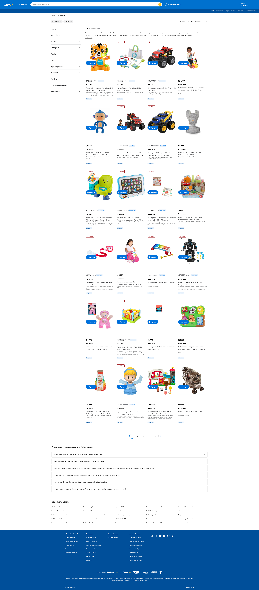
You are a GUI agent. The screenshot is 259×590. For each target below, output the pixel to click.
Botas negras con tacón (59, 515)
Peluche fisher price (58, 511)
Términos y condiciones (137, 541)
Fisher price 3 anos (184, 523)
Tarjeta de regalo (91, 553)
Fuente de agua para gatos (124, 515)
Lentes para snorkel (90, 519)
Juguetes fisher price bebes (92, 511)
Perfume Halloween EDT (154, 523)
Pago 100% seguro (91, 541)
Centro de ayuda (251, 11)
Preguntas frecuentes (71, 541)
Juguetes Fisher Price (122, 507)
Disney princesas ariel (154, 507)
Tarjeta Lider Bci (230, 11)
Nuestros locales (113, 538)
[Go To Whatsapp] (168, 536)
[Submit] (159, 4)
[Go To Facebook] (156, 536)
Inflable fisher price (153, 511)
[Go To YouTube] (160, 536)
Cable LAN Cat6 (57, 519)
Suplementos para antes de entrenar (96, 515)
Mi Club (240, 11)
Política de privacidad (136, 545)
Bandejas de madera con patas (157, 519)
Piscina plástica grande (59, 523)
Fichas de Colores (121, 511)
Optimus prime (56, 507)
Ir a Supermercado (174, 4)
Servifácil (89, 560)
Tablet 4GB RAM (121, 519)
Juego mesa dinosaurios (186, 515)
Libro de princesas (184, 511)
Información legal (135, 549)
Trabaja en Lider (134, 553)
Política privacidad (70, 587)
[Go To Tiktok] (172, 536)
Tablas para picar (89, 507)
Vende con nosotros (217, 11)
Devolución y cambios (71, 553)
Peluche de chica (120, 523)
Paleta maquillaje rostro (186, 519)
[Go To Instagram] (164, 536)
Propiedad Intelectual (136, 560)
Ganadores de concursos (93, 545)
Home (53, 16)
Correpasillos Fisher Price (187, 507)
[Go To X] (152, 536)
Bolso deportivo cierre (154, 515)
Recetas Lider (90, 556)
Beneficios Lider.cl (91, 549)
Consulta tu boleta (70, 549)
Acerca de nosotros (135, 538)
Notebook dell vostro (90, 523)
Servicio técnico (69, 545)
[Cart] (253, 4)
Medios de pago (91, 538)
